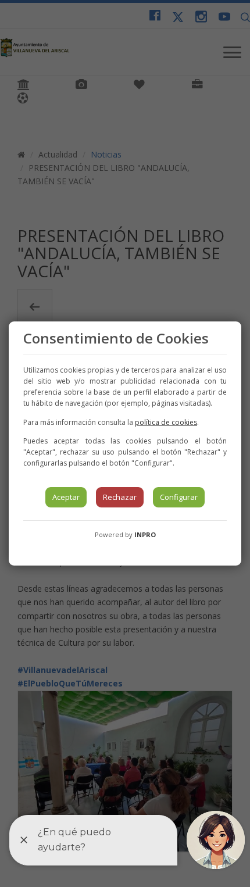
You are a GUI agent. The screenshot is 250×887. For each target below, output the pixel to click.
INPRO (145, 534)
